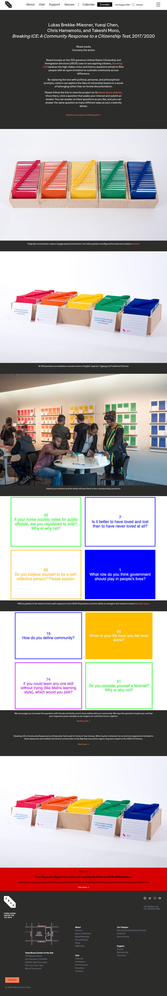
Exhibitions (80, 962)
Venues (69, 4)
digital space (143, 603)
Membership (122, 952)
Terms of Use (24, 987)
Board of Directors (83, 933)
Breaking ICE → (83, 721)
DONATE (12, 980)
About (30, 4)
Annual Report (81, 940)
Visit (42, 4)
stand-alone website (110, 92)
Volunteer (121, 955)
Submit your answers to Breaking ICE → (83, 115)
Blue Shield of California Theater (131, 930)
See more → (83, 887)
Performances (81, 965)
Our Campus (122, 927)
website (135, 244)
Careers (78, 930)
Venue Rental (123, 936)
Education (79, 968)
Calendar (89, 4)
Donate (105, 4)
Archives (79, 971)
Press (77, 943)
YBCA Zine (80, 946)
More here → (83, 744)
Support (54, 4)
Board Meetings (82, 936)
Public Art (121, 933)
